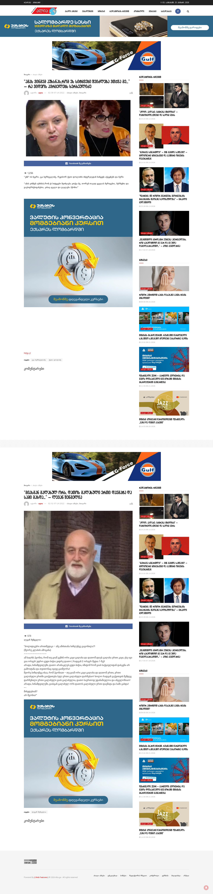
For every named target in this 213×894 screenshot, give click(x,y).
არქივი (186, 876)
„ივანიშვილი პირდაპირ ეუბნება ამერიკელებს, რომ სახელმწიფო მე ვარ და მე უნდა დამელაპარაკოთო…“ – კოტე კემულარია (162, 242)
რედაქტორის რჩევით (119, 11)
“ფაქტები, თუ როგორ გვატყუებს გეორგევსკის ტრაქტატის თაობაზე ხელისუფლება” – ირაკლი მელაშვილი (163, 199)
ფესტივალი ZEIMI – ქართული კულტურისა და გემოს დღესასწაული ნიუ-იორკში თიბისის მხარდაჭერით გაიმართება (162, 378)
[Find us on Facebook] (178, 11)
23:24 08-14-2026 (147, 119)
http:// (27, 353)
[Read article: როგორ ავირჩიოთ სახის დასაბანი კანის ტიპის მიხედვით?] (164, 278)
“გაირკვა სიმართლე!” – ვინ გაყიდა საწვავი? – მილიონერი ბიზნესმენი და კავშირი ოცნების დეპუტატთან (163, 155)
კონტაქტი (36, 2)
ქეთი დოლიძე (55, 360)
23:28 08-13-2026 (147, 206)
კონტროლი (139, 11)
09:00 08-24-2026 (147, 302)
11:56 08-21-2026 (147, 386)
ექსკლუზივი (87, 11)
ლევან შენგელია (39, 812)
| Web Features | (41, 877)
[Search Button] (188, 11)
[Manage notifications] (206, 887)
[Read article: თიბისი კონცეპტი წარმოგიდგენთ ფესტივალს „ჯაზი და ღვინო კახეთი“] (164, 403)
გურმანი (152, 11)
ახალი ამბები (71, 11)
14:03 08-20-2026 (147, 426)
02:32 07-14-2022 (56, 504)
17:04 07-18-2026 (147, 250)
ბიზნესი (101, 11)
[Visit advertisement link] (106, 57)
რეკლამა (27, 2)
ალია (40, 93)
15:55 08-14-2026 (147, 162)
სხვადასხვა (166, 11)
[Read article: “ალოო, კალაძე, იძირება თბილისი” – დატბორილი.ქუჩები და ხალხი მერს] (164, 95)
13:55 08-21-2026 (147, 342)
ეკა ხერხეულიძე (39, 360)
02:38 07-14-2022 (56, 93)
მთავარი (27, 75)
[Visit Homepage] (44, 11)
